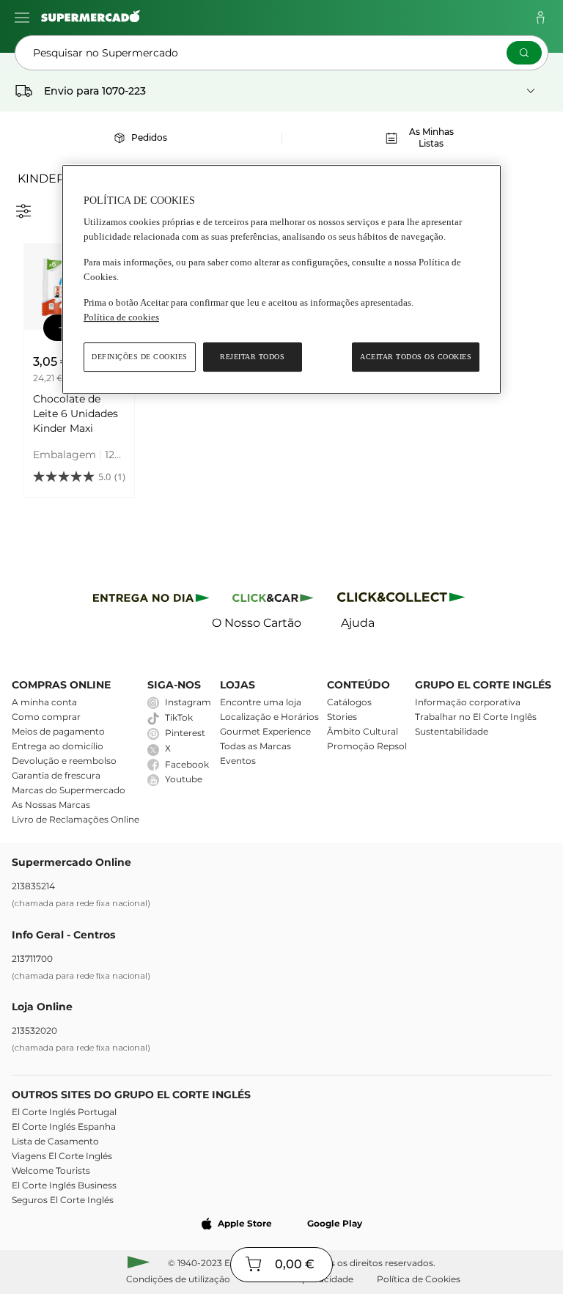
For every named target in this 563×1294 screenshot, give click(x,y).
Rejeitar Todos (252, 357)
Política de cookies (121, 317)
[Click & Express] (151, 600)
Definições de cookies (140, 357)
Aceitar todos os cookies (415, 357)
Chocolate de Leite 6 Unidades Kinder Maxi (75, 413)
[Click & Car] (273, 600)
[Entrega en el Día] (403, 600)
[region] (281, 279)
